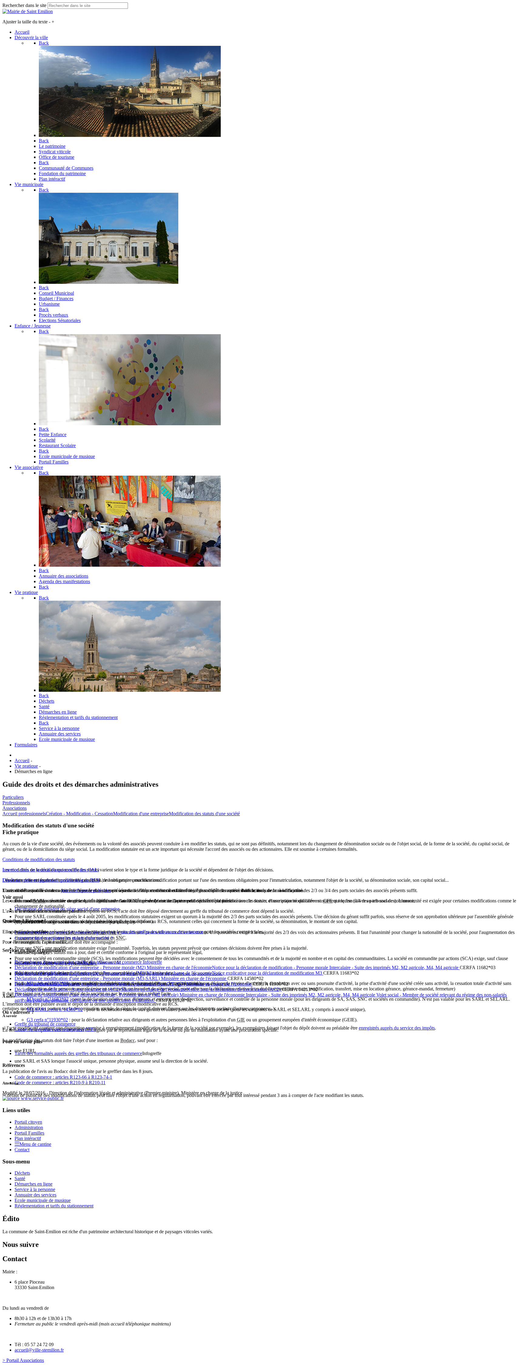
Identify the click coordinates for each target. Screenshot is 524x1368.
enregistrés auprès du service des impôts (397, 1027)
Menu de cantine (35, 1144)
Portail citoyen (28, 1122)
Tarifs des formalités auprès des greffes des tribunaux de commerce (78, 1053)
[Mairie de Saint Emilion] (27, 11)
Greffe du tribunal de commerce (45, 1024)
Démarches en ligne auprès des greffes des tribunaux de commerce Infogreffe (88, 962)
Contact (22, 1149)
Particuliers (13, 797)
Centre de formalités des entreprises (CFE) (55, 1029)
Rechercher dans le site (24, 5)
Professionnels (16, 802)
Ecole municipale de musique (43, 1200)
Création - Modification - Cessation (79, 813)
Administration (29, 1127)
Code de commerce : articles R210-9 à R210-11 (60, 1082)
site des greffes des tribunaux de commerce (162, 931)
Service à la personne (35, 1189)
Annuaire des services (35, 1194)
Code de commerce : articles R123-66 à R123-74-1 (63, 1077)
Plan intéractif (28, 1138)
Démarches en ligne (33, 1183)
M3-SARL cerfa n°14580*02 (55, 1009)
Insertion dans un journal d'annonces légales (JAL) (50, 869)
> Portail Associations (23, 1360)
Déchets (22, 1173)
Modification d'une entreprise (141, 813)
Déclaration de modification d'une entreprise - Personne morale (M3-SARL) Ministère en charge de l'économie (121, 978)
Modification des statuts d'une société (204, 813)
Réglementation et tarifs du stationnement (54, 1205)
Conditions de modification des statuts (38, 859)
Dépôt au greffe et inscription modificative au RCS (50, 880)
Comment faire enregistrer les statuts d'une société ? (64, 938)
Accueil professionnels (24, 813)
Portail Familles (29, 1132)
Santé (20, 1178)
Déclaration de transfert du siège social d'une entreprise (67, 908)
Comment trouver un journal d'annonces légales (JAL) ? (68, 932)
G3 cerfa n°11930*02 (47, 1019)
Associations (14, 808)
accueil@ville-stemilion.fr (39, 1350)
